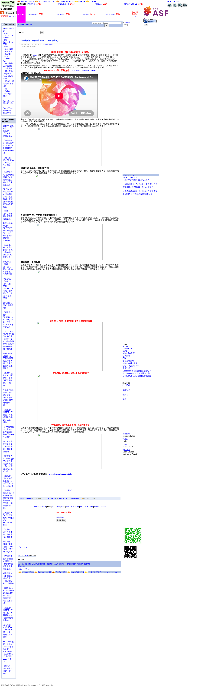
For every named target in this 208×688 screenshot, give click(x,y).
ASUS (56, 564)
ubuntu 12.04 (28, 572)
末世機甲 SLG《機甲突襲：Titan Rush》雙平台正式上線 (8, 547)
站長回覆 (126, 356)
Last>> (103, 507)
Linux (116, 572)
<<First (37, 507)
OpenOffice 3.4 (77, 572)
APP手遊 (8, 63)
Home (125, 347)
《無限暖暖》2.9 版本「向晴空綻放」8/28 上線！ (8, 163)
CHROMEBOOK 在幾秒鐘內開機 (137, 376)
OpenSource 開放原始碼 (8, 101)
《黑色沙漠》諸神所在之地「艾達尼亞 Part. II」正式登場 (8, 481)
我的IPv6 (126, 385)
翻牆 (124, 399)
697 (81, 507)
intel (29, 564)
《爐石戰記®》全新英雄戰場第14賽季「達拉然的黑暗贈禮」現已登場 (8, 595)
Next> (97, 507)
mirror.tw (126, 434)
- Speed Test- (24, 569)
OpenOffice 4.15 (67, 1)
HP (44, 564)
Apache (81, 1)
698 (86, 507)
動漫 (6, 46)
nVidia (24, 564)
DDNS (135, 17)
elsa (41, 564)
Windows (7, 110)
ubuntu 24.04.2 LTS (47, 1)
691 (53, 507)
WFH (178, 1)
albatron (72, 564)
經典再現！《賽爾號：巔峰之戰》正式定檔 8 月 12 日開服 (8, 578)
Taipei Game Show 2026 (8, 42)
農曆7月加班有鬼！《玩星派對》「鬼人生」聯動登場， (8, 131)
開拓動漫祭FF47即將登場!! (8, 305)
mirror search (128, 175)
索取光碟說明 (128, 361)
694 (67, 507)
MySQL (96, 572)
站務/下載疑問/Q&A (131, 366)
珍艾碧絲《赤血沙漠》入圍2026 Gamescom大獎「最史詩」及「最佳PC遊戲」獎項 (8, 288)
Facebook (171, 1)
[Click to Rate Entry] (82, 498)
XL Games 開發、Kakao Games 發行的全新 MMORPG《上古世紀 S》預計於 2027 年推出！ (8, 651)
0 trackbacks (50, 498)
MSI (37, 564)
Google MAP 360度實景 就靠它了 (137, 371)
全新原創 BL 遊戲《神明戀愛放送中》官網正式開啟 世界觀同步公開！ (8, 397)
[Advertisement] (131, 66)
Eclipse (93, 1)
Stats (125, 351)
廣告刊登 (126, 368)
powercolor (64, 564)
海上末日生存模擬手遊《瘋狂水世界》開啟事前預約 (8, 446)
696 (77, 507)
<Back (43, 507)
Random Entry (130, 177)
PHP (90, 572)
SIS (33, 564)
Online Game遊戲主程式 (8, 93)
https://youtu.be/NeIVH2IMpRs (84, 70)
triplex (79, 564)
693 (63, 507)
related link (74, 498)
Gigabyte (86, 564)
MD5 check (23, 555)
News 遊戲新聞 (48, 44)
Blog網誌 (7, 73)
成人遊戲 (8, 71)
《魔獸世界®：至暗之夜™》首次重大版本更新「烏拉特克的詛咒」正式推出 (8, 463)
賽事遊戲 (8, 52)
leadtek (50, 564)
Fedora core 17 (44, 572)
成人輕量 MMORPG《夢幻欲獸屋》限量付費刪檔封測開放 (8, 631)
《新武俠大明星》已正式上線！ (136, 180)
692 (58, 507)
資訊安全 (126, 390)
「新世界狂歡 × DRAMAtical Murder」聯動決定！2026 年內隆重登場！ (8, 319)
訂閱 (124, 358)
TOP (70, 490)
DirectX (21, 566)
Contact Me (127, 349)
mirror (35, 55)
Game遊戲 (7, 66)
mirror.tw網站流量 (130, 363)
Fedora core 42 (27, 1)
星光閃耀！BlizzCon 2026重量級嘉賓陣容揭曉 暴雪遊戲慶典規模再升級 (8, 361)
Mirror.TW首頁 (129, 353)
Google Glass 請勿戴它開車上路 (136, 373)
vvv (124, 378)
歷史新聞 (7, 113)
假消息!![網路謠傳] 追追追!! (8, 83)
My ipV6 (12, 16)
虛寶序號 (8, 68)
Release (23, 547)
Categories (8, 24)
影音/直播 (8, 49)
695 (72, 507)
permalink (63, 498)
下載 (5, 89)
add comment (26, 498)
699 (91, 507)
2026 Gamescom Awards (8, 35)
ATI (19, 564)
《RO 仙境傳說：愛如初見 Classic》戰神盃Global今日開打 (8, 432)
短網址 (125, 395)
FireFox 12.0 (61, 572)
